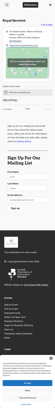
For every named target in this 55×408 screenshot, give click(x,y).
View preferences (27, 398)
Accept (27, 383)
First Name (13, 172)
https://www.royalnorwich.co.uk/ (24, 45)
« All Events (46, 24)
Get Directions (15, 41)
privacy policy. (24, 141)
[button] (51, 358)
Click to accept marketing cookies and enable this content (27, 63)
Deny (27, 390)
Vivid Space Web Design (35, 284)
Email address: (15, 195)
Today (27, 109)
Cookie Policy (26, 404)
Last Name (13, 183)
